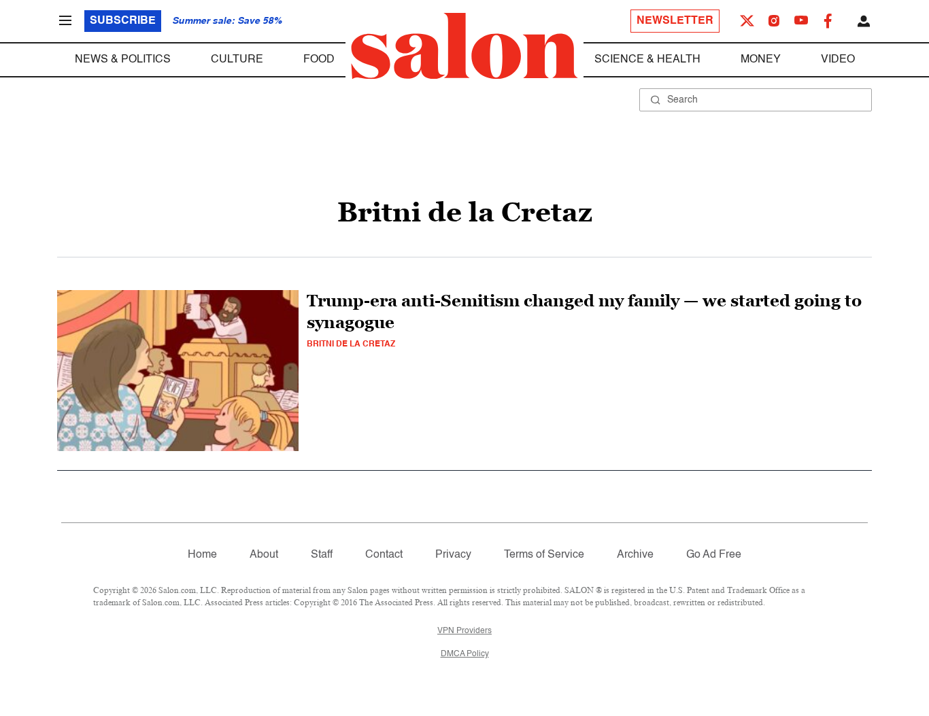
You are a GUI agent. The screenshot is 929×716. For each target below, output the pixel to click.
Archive (635, 555)
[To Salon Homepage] (464, 46)
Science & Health (647, 59)
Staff (322, 555)
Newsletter (675, 21)
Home (202, 555)
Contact (384, 555)
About (264, 555)
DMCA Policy (465, 654)
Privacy (453, 555)
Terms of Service (544, 555)
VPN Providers (464, 631)
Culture (237, 59)
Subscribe (123, 21)
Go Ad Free (713, 555)
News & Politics (123, 59)
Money (761, 59)
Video (838, 59)
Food (319, 59)
